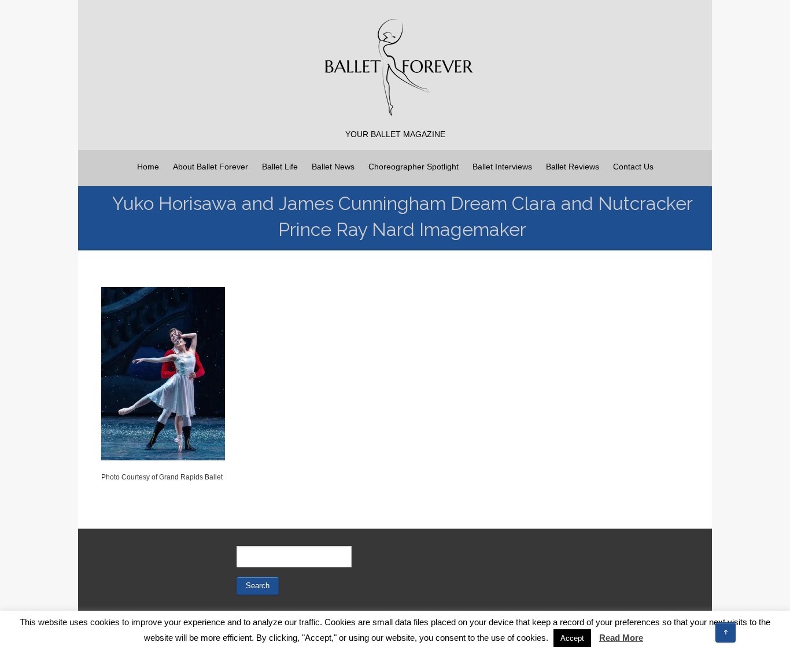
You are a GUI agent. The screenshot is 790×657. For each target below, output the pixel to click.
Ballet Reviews (572, 166)
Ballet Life (280, 166)
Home (148, 166)
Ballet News (333, 166)
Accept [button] (572, 638)
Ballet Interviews (502, 166)
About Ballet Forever (210, 166)
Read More (621, 637)
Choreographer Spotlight (413, 166)
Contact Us (633, 166)
